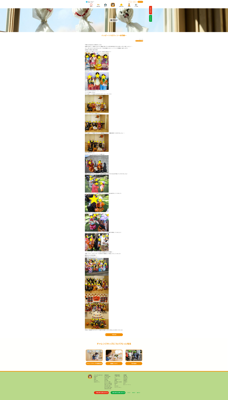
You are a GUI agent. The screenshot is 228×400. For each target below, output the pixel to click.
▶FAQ (125, 383)
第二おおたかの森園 (139, 40)
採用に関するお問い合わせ (118, 392)
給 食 (92, 2)
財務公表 (115, 383)
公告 (115, 384)
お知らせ (134, 1)
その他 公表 (116, 386)
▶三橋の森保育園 (107, 376)
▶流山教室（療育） (108, 386)
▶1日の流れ (96, 380)
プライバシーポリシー (118, 387)
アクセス (130, 1)
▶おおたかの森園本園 (108, 383)
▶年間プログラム (97, 381)
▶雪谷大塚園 (107, 377)
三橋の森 (89, 2)
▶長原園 (106, 379)
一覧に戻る (114, 334)
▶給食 (95, 379)
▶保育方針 (96, 376)
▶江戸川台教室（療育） (108, 387)
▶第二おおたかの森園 (108, 384)
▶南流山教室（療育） (108, 388)
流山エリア (92, 1)
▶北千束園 (106, 380)
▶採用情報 (125, 379)
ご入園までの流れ (117, 376)
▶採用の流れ (126, 377)
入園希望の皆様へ (121, 6)
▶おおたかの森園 (107, 381)
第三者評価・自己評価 (118, 381)
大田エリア (89, 1)
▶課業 (95, 377)
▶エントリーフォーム (127, 384)
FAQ (115, 377)
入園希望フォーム (117, 379)
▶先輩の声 (125, 381)
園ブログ (105, 6)
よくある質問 (136, 6)
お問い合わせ (140, 1)
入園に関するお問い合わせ (101, 392)
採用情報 (129, 6)
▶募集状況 (125, 380)
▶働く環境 (125, 376)
